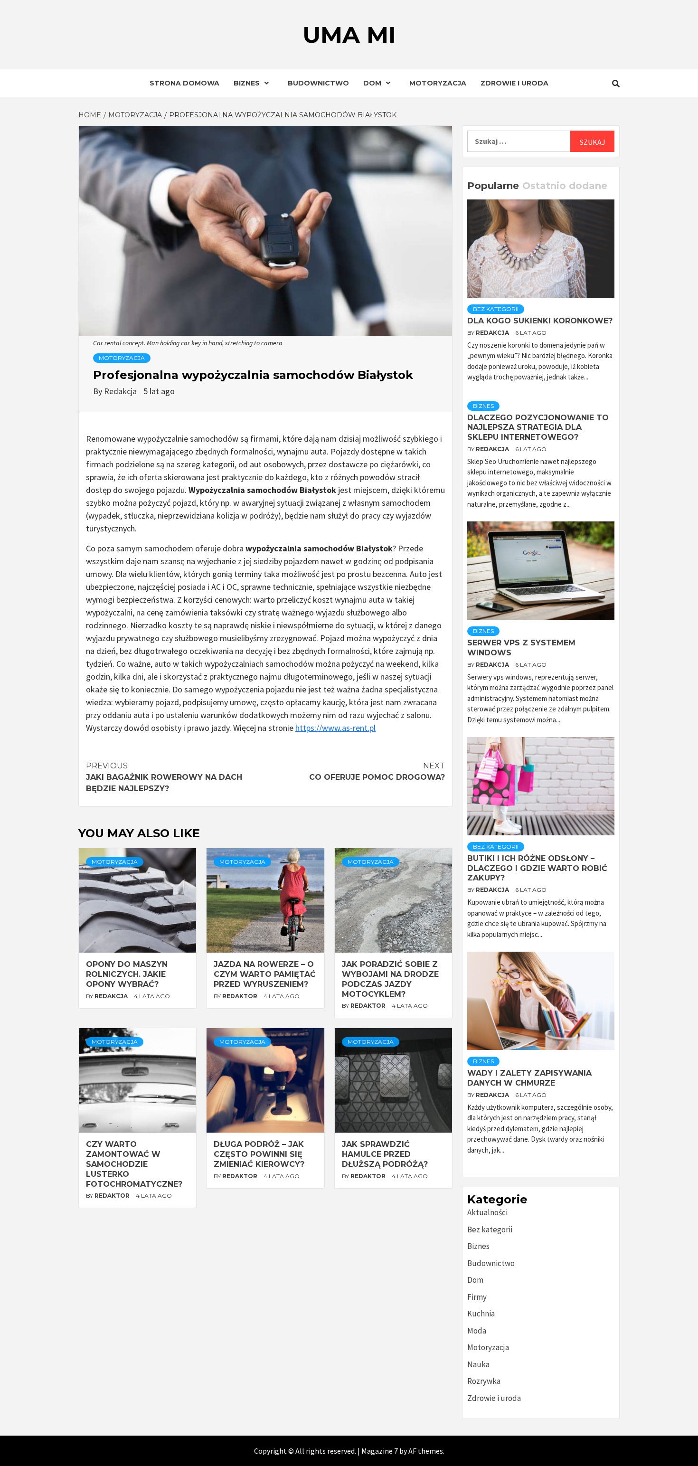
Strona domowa (184, 83)
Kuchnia (481, 1313)
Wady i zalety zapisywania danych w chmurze (529, 1078)
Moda (476, 1330)
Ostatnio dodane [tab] (564, 185)
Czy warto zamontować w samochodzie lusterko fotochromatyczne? (134, 1164)
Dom (372, 83)
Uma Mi (349, 34)
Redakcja (121, 391)
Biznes (247, 83)
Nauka (478, 1364)
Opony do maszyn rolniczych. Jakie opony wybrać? (127, 974)
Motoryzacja (437, 83)
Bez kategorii (496, 308)
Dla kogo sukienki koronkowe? (540, 320)
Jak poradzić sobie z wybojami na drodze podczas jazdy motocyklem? (390, 979)
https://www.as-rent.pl (335, 727)
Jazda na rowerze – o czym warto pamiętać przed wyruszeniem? (265, 974)
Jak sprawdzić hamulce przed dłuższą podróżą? (385, 1154)
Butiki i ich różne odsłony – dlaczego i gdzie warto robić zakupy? (537, 868)
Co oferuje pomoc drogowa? (377, 771)
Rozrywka (483, 1381)
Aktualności (487, 1212)
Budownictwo (318, 83)
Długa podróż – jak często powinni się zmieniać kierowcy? (259, 1154)
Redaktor (240, 996)
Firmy (477, 1297)
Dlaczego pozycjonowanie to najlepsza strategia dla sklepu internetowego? (538, 427)
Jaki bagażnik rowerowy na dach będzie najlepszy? (164, 777)
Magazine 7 (379, 1451)
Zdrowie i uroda (514, 83)
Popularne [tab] (493, 185)
